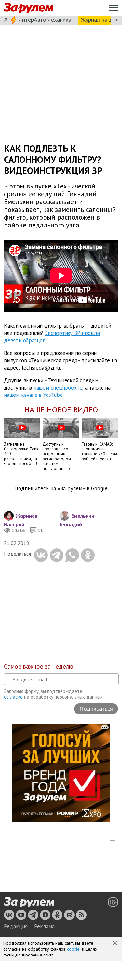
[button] (115, 943)
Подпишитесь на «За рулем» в (61, 489)
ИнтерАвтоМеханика (44, 19)
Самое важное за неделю (38, 666)
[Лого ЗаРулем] (28, 8)
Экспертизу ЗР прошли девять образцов (52, 337)
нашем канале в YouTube (33, 394)
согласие (13, 697)
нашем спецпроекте (58, 387)
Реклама (44, 926)
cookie (73, 949)
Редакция (16, 926)
